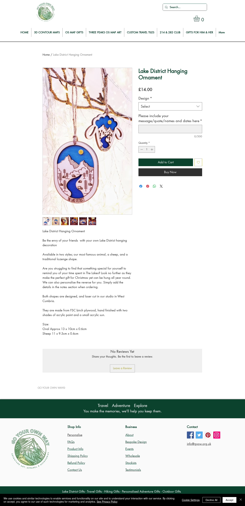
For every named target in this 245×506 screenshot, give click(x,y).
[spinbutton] (146, 149)
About (129, 435)
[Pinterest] (207, 435)
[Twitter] (199, 435)
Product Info (75, 449)
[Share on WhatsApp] (154, 186)
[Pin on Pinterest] (147, 186)
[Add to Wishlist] (198, 162)
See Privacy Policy (107, 501)
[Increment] (152, 149)
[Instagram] (216, 435)
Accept (229, 500)
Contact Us (74, 470)
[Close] (241, 500)
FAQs (71, 442)
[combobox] (170, 106)
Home (46, 55)
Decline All (211, 500)
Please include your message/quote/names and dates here (170, 118)
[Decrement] (141, 149)
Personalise (74, 435)
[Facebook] (190, 435)
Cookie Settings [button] (191, 500)
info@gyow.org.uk (199, 444)
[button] (200, 18)
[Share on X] (161, 186)
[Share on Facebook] (141, 186)
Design (145, 98)
